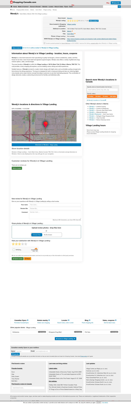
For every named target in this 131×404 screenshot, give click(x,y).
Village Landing (71, 24)
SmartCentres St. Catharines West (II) (101, 373)
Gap (13, 374)
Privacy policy (83, 356)
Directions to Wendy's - (46, 145)
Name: (13, 351)
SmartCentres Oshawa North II (99, 382)
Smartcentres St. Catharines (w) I (99, 375)
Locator (51, 7)
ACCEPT (99, 402)
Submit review (18, 259)
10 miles (90, 96)
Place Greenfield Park (96, 377)
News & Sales (59, 7)
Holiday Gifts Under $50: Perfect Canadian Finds (63, 385)
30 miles (98, 96)
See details (105, 402)
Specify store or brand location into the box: (99, 87)
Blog (107, 3)
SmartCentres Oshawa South (98, 384)
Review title (24, 208)
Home (15, 7)
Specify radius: (91, 93)
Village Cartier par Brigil (96, 368)
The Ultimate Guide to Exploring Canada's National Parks (65, 387)
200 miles (113, 96)
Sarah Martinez (66, 43)
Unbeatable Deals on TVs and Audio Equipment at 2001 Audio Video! (65, 375)
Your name (24, 205)
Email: (33, 351)
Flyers (66, 7)
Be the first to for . (41, 48)
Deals (71, 7)
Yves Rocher (15, 379)
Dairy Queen (15, 376)
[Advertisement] (25, 29)
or (46, 229)
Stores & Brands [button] (35, 7)
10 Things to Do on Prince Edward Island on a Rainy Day (65, 389)
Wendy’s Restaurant (95, 114)
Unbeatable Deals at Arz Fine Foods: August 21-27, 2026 (65, 378)
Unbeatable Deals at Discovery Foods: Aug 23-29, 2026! (65, 372)
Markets (44, 7)
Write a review (93, 21)
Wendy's (69, 18)
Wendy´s (92, 118)
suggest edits (94, 43)
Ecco (13, 372)
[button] (11, 6)
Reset (28, 259)
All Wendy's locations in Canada (96, 100)
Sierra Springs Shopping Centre (99, 380)
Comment (25, 212)
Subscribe (116, 3)
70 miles (105, 96)
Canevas (92, 371)
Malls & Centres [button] (23, 7)
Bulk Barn (14, 381)
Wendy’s (91, 108)
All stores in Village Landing (65, 339)
